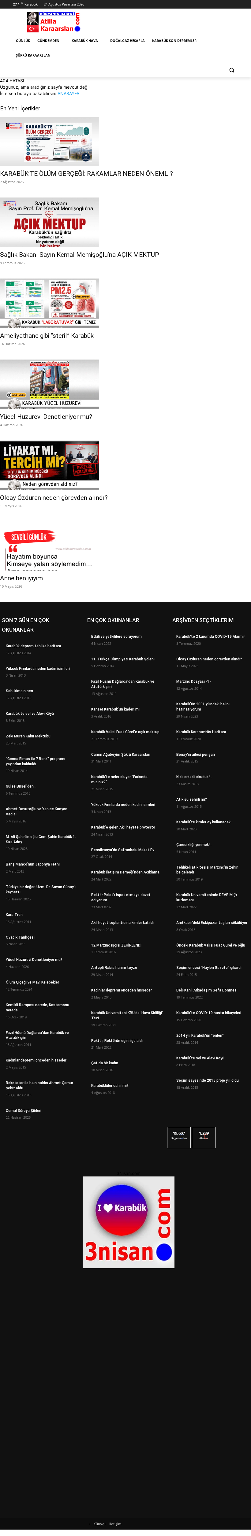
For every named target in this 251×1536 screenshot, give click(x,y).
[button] (231, 70)
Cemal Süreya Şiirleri (23, 1111)
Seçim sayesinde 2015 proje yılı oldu (207, 1080)
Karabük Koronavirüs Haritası (201, 732)
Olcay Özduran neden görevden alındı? (54, 497)
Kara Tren (14, 915)
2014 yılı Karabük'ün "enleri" (200, 1035)
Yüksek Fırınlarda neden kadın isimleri (38, 668)
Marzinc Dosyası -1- (193, 681)
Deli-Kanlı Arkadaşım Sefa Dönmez (206, 990)
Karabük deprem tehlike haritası (33, 646)
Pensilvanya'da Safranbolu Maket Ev (122, 850)
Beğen (179, 1131)
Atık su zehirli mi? (191, 799)
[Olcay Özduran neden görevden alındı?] (125, 465)
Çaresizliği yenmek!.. (194, 845)
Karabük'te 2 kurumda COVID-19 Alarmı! (210, 636)
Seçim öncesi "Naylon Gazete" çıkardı (209, 968)
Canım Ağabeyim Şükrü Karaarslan (120, 754)
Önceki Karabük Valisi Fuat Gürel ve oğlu (210, 945)
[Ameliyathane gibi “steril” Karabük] (125, 303)
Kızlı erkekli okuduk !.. (194, 777)
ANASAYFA (68, 93)
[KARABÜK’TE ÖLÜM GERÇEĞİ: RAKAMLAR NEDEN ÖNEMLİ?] (125, 141)
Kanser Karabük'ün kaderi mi (115, 709)
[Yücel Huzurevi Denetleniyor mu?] (125, 384)
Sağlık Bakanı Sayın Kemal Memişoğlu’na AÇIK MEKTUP (79, 254)
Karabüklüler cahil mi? (110, 1086)
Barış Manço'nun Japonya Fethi (33, 864)
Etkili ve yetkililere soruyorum (116, 636)
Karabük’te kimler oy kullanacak (203, 822)
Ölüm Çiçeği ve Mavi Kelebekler (32, 982)
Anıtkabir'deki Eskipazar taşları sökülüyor (211, 923)
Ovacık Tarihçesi (20, 937)
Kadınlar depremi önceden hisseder (36, 1060)
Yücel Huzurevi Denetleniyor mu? (46, 416)
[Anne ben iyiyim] (125, 546)
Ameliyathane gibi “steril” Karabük (47, 335)
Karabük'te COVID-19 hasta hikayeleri (208, 1013)
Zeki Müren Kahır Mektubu (28, 736)
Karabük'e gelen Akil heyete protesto (123, 827)
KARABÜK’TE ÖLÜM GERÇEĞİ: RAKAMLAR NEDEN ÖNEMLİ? (86, 173)
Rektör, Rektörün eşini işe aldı (117, 1041)
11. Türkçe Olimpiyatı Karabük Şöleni (123, 659)
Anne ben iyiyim (21, 578)
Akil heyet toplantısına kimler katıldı (122, 923)
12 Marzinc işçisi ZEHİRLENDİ (116, 945)
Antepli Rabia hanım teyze (114, 968)
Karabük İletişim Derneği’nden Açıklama (125, 872)
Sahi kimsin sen (19, 691)
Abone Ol (204, 1131)
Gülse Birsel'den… (21, 786)
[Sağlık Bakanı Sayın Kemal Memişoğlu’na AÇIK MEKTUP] (125, 222)
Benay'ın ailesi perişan (195, 754)
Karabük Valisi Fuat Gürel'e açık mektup (125, 732)
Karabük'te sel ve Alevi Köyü (30, 713)
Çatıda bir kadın (104, 1063)
